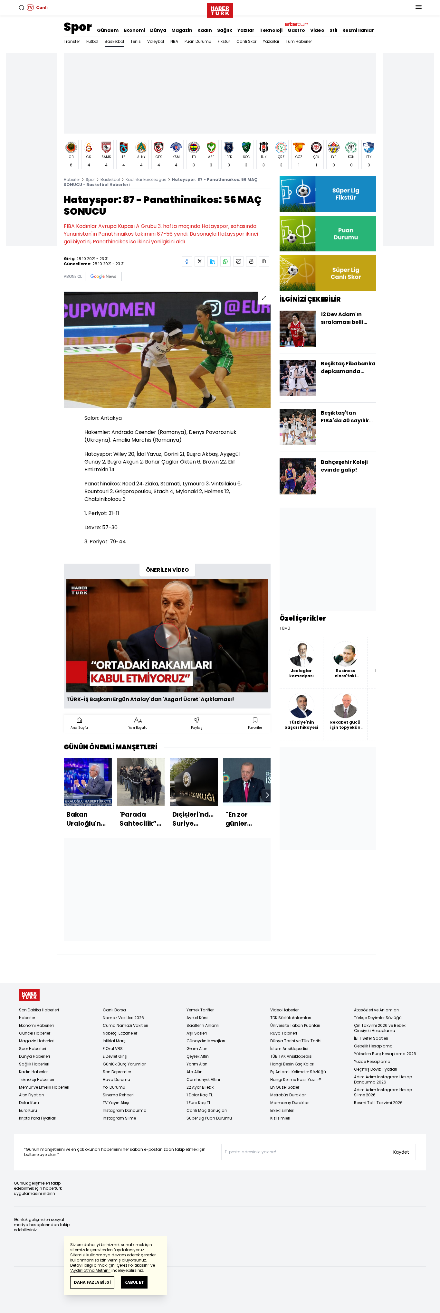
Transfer (72, 41)
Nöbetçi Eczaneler (120, 1033)
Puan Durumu (198, 41)
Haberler (72, 179)
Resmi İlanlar (358, 30)
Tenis (135, 41)
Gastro (296, 30)
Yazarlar (271, 41)
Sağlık (224, 30)
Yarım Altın (197, 1064)
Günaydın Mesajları (206, 1041)
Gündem (108, 30)
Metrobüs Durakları (288, 1095)
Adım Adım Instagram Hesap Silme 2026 (383, 1092)
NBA (174, 41)
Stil (333, 30)
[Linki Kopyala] (264, 261)
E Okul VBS (113, 1048)
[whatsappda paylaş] (225, 261)
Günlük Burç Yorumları (125, 1064)
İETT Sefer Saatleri (371, 1038)
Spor (78, 27)
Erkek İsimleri (282, 1110)
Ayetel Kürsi (197, 1017)
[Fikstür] (328, 193)
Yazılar (245, 30)
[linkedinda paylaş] (212, 261)
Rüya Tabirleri (283, 1033)
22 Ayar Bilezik (200, 1087)
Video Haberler (284, 1010)
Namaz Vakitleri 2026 (123, 1017)
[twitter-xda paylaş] (200, 261)
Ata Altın (195, 1071)
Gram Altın (197, 1048)
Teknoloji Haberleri (36, 1079)
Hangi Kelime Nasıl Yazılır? (295, 1079)
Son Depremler (117, 1071)
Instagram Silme (119, 1118)
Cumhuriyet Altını (203, 1079)
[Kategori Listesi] (418, 7)
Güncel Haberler (34, 1033)
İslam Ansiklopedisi (289, 1048)
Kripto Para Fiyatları (37, 1118)
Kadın (204, 30)
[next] (267, 795)
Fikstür (224, 41)
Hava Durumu (116, 1079)
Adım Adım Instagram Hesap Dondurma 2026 (383, 1079)
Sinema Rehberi (118, 1095)
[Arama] (21, 7)
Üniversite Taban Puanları (295, 1025)
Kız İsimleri (280, 1118)
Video (317, 30)
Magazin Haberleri (36, 1041)
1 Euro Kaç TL (199, 1102)
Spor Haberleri (32, 1048)
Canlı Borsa (114, 1010)
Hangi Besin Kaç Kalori (292, 1064)
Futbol (92, 41)
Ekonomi (134, 30)
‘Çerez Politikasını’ (132, 1265)
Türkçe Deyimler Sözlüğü (378, 1017)
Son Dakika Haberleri (39, 1010)
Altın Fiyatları (31, 1095)
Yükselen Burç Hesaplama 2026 (385, 1053)
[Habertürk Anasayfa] (220, 9)
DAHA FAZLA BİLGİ (92, 1282)
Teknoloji (271, 30)
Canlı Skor (246, 41)
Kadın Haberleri (34, 1071)
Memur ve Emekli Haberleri (44, 1087)
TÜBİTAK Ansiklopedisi (291, 1056)
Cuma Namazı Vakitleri (125, 1025)
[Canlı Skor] (328, 273)
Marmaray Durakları (290, 1102)
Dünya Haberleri (34, 1056)
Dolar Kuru (29, 1102)
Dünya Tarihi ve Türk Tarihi (295, 1041)
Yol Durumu (114, 1087)
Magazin (181, 30)
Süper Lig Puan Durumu (209, 1118)
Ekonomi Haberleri (36, 1025)
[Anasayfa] (29, 995)
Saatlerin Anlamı (203, 1025)
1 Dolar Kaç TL (200, 1095)
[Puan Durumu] (328, 233)
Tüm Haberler (299, 41)
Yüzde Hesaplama (372, 1061)
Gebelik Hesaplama (373, 1046)
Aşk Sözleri (197, 1033)
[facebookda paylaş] (187, 261)
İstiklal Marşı (115, 1041)
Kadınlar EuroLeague (146, 179)
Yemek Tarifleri (201, 1010)
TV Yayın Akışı (116, 1102)
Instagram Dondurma (125, 1110)
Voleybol (155, 41)
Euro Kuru (28, 1110)
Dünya (158, 30)
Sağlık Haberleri (34, 1064)
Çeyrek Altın (198, 1056)
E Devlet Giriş (115, 1056)
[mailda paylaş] (238, 261)
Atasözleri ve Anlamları (376, 1010)
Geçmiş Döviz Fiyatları (375, 1069)
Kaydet (401, 1152)
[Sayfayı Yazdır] (251, 261)
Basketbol (114, 41)
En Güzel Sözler (284, 1087)
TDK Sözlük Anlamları (290, 1017)
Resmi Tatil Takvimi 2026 (378, 1102)
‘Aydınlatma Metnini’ (90, 1270)
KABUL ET (134, 1282)
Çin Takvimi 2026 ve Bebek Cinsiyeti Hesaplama (380, 1028)
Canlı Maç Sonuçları (207, 1110)
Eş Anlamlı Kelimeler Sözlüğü (298, 1071)
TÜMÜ (285, 628)
